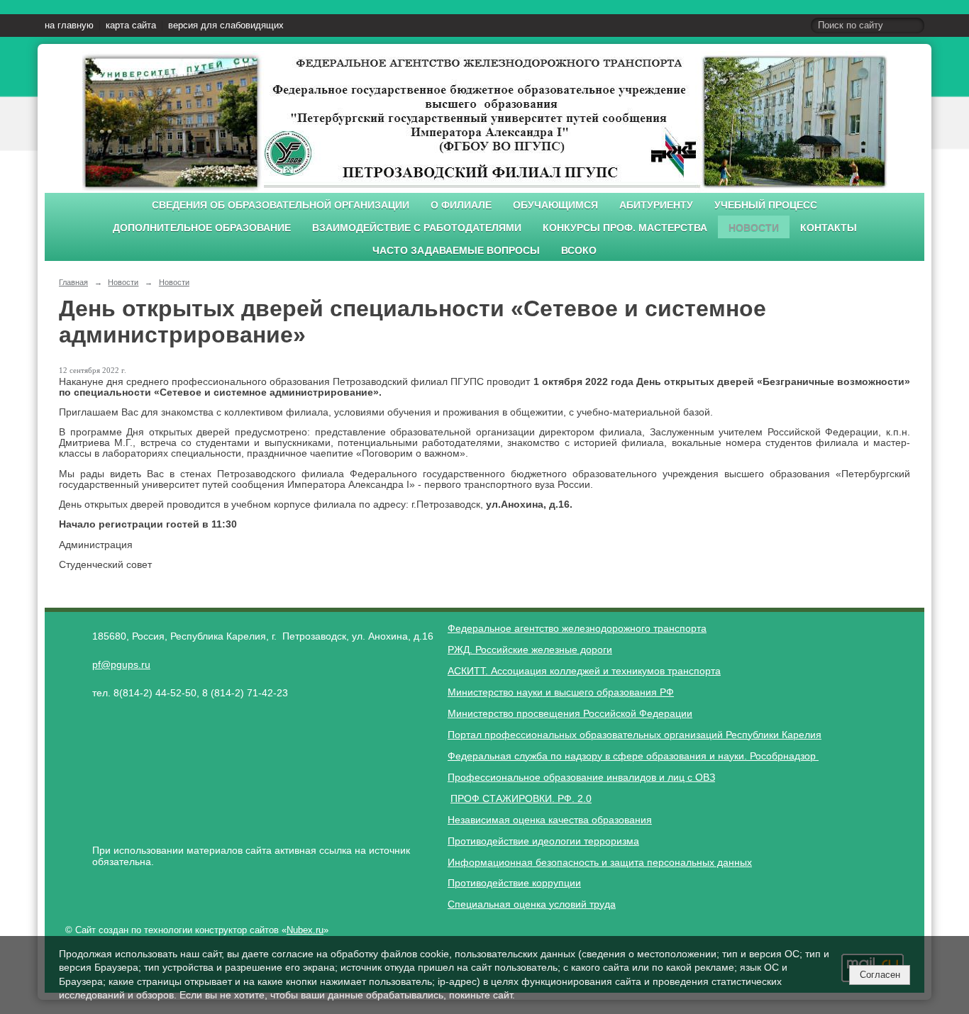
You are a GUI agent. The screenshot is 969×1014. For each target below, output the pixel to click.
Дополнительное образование (202, 228)
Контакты (828, 228)
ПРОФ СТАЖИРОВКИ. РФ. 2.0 (521, 798)
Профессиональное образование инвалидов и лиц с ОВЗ (581, 777)
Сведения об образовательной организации (280, 205)
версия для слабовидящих (226, 25)
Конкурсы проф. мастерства (625, 228)
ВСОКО (579, 250)
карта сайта (131, 25)
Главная (73, 282)
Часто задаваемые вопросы (456, 250)
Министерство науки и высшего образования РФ (561, 692)
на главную (69, 25)
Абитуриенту (656, 205)
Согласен (880, 974)
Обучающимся (555, 205)
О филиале (461, 205)
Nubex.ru (305, 930)
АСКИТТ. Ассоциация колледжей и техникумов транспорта (584, 670)
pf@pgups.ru (121, 664)
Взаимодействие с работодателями (416, 228)
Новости (754, 228)
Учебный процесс (765, 205)
